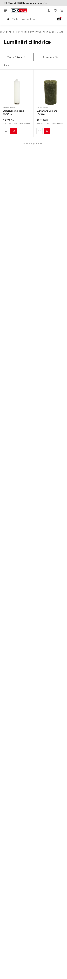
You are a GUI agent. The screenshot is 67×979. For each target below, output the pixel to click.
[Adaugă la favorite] (6, 131)
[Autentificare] (49, 10)
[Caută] (8, 19)
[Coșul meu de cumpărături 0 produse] (62, 10)
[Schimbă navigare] (5, 10)
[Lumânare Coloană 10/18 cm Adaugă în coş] (47, 131)
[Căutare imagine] (59, 19)
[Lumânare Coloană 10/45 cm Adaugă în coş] (13, 131)
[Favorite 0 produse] (55, 10)
